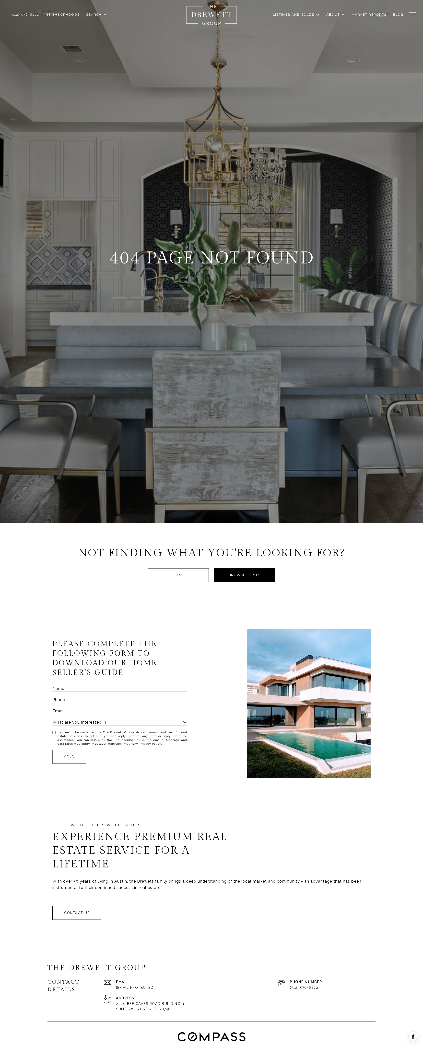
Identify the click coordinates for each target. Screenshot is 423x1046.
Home (178, 575)
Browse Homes (245, 575)
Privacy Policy (150, 743)
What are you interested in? (80, 722)
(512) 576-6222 (304, 987)
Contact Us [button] (77, 913)
